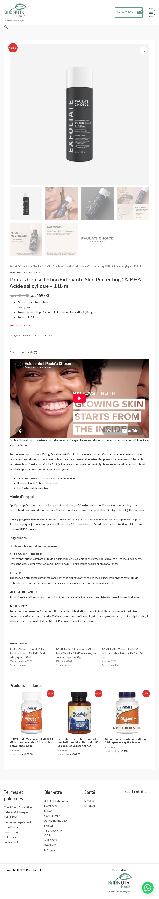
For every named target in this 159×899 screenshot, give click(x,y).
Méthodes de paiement (17, 822)
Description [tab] (17, 352)
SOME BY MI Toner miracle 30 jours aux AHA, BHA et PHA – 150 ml (122, 653)
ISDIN (47, 835)
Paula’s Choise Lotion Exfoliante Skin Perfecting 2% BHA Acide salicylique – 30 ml (29, 653)
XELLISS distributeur (56, 801)
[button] (6, 27)
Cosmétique (25, 266)
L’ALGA (48, 810)
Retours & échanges (16, 812)
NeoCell (48, 825)
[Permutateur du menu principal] (151, 12)
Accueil (13, 266)
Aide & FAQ (10, 817)
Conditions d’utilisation (18, 807)
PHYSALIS (50, 845)
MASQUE (89, 801)
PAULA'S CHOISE (43, 266)
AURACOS (50, 840)
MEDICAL (90, 805)
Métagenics (51, 850)
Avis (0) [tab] (32, 352)
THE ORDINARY (54, 830)
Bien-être (15, 272)
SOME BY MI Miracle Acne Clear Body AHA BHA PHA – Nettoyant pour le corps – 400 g (76, 653)
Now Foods (51, 805)
